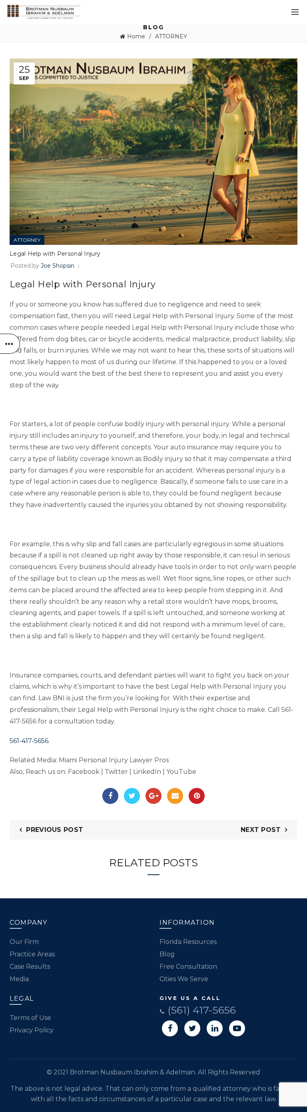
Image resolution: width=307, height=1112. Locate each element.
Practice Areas (32, 954)
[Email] (175, 796)
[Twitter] (132, 796)
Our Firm (24, 942)
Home (136, 36)
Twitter (116, 771)
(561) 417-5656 (200, 1010)
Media (19, 979)
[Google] (153, 796)
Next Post (261, 829)
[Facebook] (110, 796)
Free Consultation (188, 966)
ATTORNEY (171, 36)
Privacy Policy (32, 1030)
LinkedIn (147, 771)
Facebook (84, 771)
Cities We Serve (183, 979)
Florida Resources (188, 942)
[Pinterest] (197, 796)
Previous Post (54, 829)
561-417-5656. (30, 741)
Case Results (30, 966)
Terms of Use (30, 1018)
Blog (167, 954)
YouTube (181, 771)
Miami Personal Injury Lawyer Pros (114, 760)
